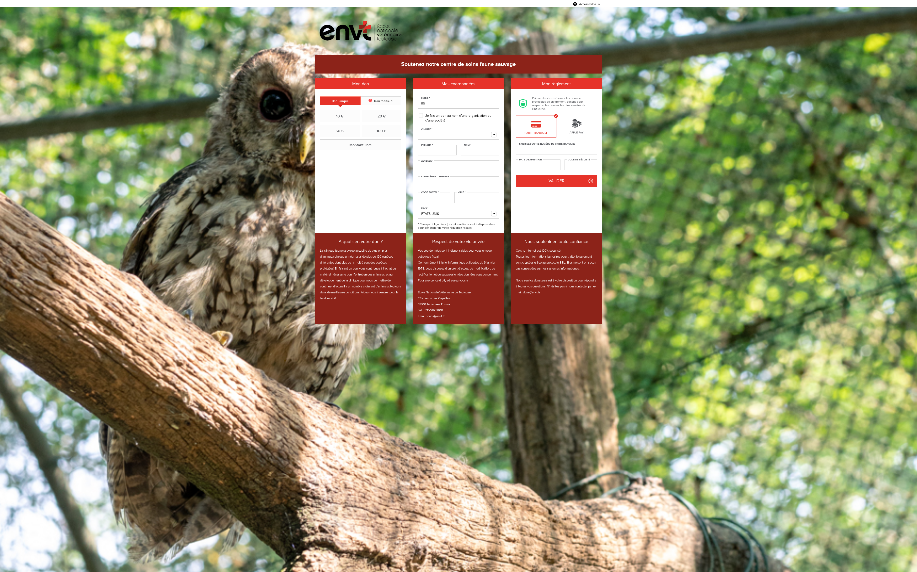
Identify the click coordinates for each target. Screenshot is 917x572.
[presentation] (340, 101)
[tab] (340, 100)
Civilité (426, 129)
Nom (467, 145)
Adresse (427, 160)
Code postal (430, 192)
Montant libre (360, 145)
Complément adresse (435, 176)
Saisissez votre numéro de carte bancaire (547, 144)
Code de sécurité (579, 159)
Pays (424, 208)
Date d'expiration (530, 159)
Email (425, 98)
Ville (462, 192)
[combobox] (458, 134)
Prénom (427, 145)
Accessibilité (587, 4)
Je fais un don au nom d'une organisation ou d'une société (458, 118)
